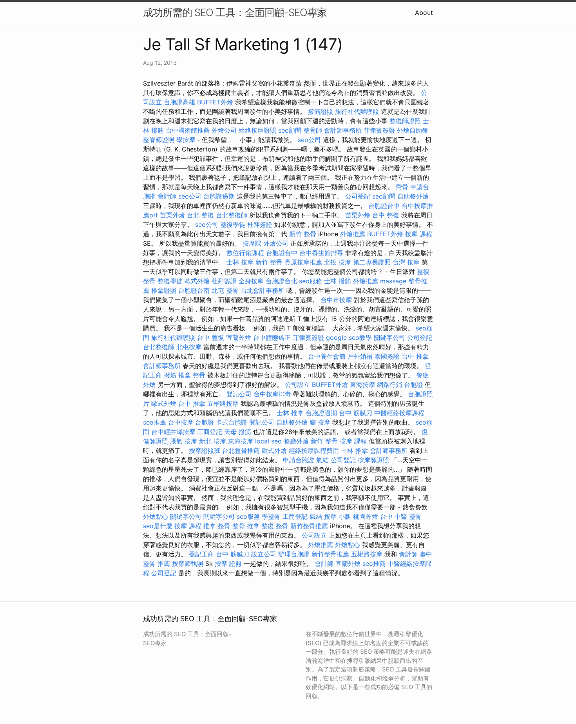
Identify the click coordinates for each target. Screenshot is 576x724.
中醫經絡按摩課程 (399, 413)
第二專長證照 (372, 262)
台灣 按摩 (406, 262)
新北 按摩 (212, 441)
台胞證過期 (219, 196)
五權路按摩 (223, 403)
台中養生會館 (327, 356)
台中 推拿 (415, 356)
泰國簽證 (387, 356)
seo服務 (310, 281)
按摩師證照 (373, 460)
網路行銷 (389, 384)
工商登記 (209, 432)
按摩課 (252, 243)
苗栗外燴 (172, 215)
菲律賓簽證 (379, 130)
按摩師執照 (187, 563)
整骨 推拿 (245, 526)
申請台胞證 (298, 460)
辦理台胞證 (294, 554)
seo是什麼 (157, 526)
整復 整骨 (274, 526)
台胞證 (413, 384)
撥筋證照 (320, 111)
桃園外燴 (365, 516)
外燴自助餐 (412, 130)
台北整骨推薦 (241, 450)
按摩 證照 (228, 563)
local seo (268, 441)
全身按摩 (251, 281)
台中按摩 (180, 422)
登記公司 (239, 394)
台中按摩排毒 (272, 394)
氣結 (322, 460)
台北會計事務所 (262, 290)
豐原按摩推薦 (303, 262)
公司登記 (357, 196)
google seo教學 (349, 337)
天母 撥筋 (237, 432)
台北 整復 (200, 215)
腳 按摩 (320, 422)
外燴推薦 (352, 234)
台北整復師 (231, 215)
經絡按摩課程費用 (314, 450)
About (424, 12)
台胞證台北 (281, 281)
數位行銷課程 (245, 253)
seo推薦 (154, 422)
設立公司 (263, 554)
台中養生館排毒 (321, 253)
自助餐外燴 (413, 196)
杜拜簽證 (259, 224)
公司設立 (297, 384)
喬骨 (402, 187)
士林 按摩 (240, 262)
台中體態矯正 (272, 337)
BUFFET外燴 (215, 102)
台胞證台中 (384, 206)
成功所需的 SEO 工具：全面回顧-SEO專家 (235, 12)
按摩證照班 (204, 450)
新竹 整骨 (302, 234)
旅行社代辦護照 (357, 111)
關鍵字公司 (389, 337)
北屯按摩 (188, 347)
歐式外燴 (197, 281)
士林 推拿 (290, 413)
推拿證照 (163, 290)
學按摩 (185, 140)
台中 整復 (385, 215)
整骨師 (312, 130)
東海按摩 (362, 384)
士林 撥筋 (337, 281)
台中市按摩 (336, 300)
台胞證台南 (194, 290)
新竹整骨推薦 (309, 526)
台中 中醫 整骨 (401, 516)
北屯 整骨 (225, 290)
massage (393, 281)
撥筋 (170, 375)
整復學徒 (232, 224)
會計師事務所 (343, 130)
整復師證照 (405, 121)
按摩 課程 (418, 234)
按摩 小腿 (337, 516)
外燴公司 (224, 130)
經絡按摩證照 (257, 130)
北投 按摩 (337, 262)
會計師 (167, 196)
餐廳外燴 (296, 441)
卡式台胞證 (231, 422)
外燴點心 (155, 516)
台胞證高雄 (179, 102)
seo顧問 (289, 130)
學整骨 (271, 516)
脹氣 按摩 (183, 441)
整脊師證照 (158, 140)
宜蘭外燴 (238, 337)
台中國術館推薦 (188, 130)
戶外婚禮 (360, 356)
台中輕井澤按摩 (173, 432)
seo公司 (309, 140)
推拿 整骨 (191, 375)
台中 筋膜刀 (355, 413)
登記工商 (201, 554)
